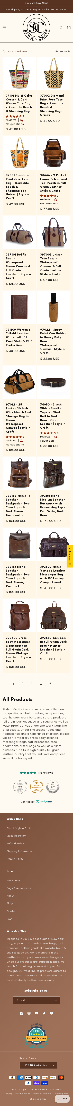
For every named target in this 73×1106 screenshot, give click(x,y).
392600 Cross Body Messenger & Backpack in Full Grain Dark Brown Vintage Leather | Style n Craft (18, 650)
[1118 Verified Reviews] (36, 1049)
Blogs (10, 903)
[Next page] (59, 683)
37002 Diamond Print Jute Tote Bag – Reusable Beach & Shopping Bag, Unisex (52, 105)
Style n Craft (27, 1089)
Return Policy (15, 858)
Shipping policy (38, 1099)
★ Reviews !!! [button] (70, 556)
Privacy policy (61, 1093)
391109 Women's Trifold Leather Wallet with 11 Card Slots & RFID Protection (19, 337)
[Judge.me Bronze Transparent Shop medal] (36, 787)
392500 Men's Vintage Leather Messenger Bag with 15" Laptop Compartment (52, 574)
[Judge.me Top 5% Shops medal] (53, 787)
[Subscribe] (56, 1000)
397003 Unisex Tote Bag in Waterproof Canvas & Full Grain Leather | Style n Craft (51, 264)
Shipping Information (20, 851)
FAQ (9, 918)
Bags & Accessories (19, 888)
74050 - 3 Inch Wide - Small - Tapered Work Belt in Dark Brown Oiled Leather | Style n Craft (52, 416)
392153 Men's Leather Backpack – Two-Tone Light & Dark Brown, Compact (18, 576)
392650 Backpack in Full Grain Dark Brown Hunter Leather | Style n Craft (53, 646)
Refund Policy (15, 843)
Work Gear (13, 880)
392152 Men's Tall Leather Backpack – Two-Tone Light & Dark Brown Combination (19, 505)
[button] (4, 27)
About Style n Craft (19, 828)
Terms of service (42, 1093)
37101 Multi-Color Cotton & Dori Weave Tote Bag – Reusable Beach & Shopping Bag (19, 103)
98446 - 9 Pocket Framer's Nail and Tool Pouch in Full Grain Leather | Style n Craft (53, 183)
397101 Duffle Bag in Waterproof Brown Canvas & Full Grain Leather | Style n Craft (18, 266)
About (10, 895)
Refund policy (22, 1093)
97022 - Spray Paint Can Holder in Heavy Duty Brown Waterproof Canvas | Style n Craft (53, 341)
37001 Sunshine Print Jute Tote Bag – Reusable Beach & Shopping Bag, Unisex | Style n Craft (17, 187)
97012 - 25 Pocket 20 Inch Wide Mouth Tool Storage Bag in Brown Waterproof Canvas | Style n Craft (18, 418)
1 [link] (13, 683)
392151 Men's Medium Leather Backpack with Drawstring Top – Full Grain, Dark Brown (53, 505)
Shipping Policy (16, 836)
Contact (12, 911)
